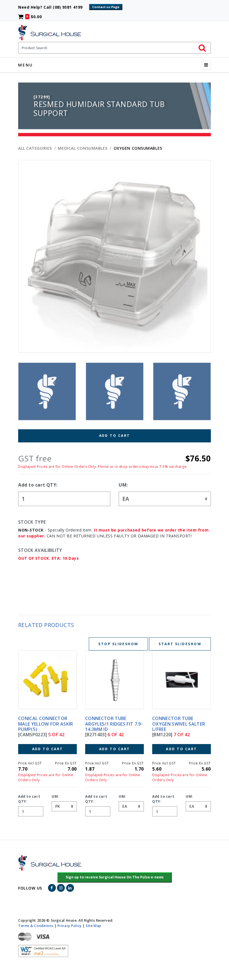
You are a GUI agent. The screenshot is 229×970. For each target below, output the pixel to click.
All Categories (35, 148)
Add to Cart (114, 435)
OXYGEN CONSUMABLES (138, 148)
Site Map (93, 925)
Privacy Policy (70, 925)
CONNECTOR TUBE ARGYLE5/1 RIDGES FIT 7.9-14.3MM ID (47, 723)
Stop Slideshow (118, 644)
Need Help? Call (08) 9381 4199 (53, 7)
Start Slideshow (180, 644)
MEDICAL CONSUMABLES (83, 148)
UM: (123, 485)
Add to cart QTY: (38, 485)
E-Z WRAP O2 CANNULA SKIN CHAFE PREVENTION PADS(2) (179, 723)
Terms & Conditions (35, 925)
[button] (114, 877)
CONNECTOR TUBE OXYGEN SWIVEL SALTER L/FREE (111, 723)
